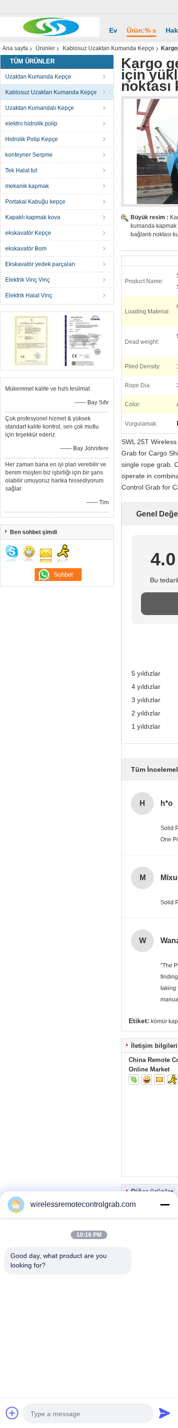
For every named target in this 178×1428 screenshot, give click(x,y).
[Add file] (12, 1412)
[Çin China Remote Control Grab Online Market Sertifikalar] (31, 340)
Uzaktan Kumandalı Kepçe (39, 108)
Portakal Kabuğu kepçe (35, 201)
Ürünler (45, 48)
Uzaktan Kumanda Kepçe (38, 76)
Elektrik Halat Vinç (28, 295)
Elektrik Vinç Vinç (27, 280)
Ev (113, 30)
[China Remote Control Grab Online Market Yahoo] (146, 1079)
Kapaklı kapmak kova (32, 217)
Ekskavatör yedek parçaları (40, 264)
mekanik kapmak (27, 186)
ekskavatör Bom (26, 248)
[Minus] (164, 1204)
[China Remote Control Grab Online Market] (50, 27)
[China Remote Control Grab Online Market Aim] (172, 1079)
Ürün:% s (141, 30)
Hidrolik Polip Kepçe (31, 139)
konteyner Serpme (29, 155)
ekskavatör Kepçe (28, 233)
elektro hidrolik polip (31, 123)
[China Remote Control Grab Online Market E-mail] (159, 1079)
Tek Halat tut (21, 170)
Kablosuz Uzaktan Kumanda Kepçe (108, 48)
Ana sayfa (15, 48)
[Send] (164, 1412)
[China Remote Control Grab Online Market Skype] (134, 1079)
